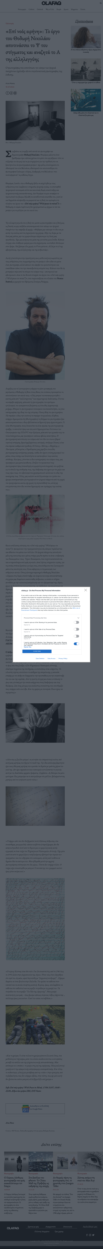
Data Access (51, 658)
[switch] (76, 622)
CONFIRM (37, 651)
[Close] (86, 591)
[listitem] (51, 618)
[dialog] (51, 624)
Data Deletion (40, 658)
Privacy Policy (63, 658)
